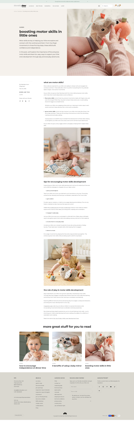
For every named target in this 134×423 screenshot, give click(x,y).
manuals (57, 392)
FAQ (56, 381)
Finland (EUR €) (18, 415)
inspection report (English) (43, 392)
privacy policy (58, 401)
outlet (62, 6)
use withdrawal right (60, 405)
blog (37, 407)
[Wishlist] (115, 6)
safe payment (58, 394)
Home (15, 11)
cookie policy (58, 403)
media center (39, 403)
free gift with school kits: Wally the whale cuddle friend (67, 1)
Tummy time (48, 118)
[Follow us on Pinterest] (107, 387)
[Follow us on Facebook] (99, 387)
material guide (58, 385)
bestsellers (47, 6)
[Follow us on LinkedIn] (99, 391)
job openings (39, 387)
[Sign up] (90, 401)
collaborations (39, 405)
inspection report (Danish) (43, 390)
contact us (57, 383)
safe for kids (39, 383)
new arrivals (56, 6)
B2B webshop (39, 401)
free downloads (40, 385)
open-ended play (65, 207)
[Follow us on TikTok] (115, 387)
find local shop (58, 387)
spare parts (58, 390)
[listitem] (22, 101)
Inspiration (20, 11)
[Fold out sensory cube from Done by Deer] (67, 128)
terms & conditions (59, 399)
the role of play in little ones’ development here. (66, 318)
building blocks (54, 207)
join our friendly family (41, 396)
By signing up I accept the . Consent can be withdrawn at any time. (81, 397)
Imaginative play (48, 306)
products (31, 6)
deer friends (39, 6)
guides (21, 27)
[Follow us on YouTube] (111, 387)
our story (38, 381)
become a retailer (40, 399)
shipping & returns (59, 396)
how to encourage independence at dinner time (32, 367)
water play (55, 213)
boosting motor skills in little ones (98, 367)
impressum (39, 394)
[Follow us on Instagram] (103, 387)
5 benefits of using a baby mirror (67, 366)
